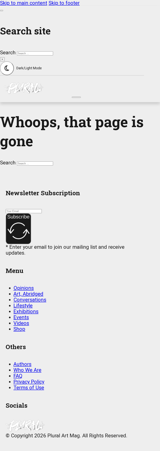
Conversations (29, 300)
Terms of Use (28, 387)
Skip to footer (64, 3)
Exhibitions (25, 311)
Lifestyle (23, 305)
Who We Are (27, 370)
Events (21, 317)
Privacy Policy (28, 382)
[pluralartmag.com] (76, 88)
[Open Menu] (76, 97)
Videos (21, 323)
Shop (19, 329)
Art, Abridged (28, 294)
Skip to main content (23, 3)
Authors (22, 364)
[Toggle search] (1, 10)
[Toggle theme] (7, 68)
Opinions (23, 288)
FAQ (17, 376)
